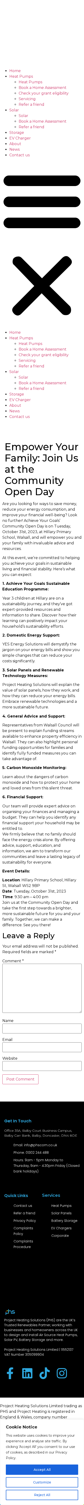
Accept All (42, 1470)
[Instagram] (62, 1373)
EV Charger (20, 138)
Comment (13, 961)
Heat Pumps (21, 76)
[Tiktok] (44, 1373)
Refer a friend (31, 104)
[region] (42, 1462)
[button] (42, 244)
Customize (42, 1482)
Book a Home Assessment (42, 87)
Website (10, 1058)
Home (15, 71)
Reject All (42, 1495)
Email (7, 1040)
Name (8, 1021)
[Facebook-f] (10, 1373)
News (14, 149)
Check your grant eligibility (44, 93)
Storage (16, 132)
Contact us (19, 155)
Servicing (27, 99)
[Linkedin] (27, 1373)
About (15, 144)
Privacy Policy (25, 1220)
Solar (14, 110)
